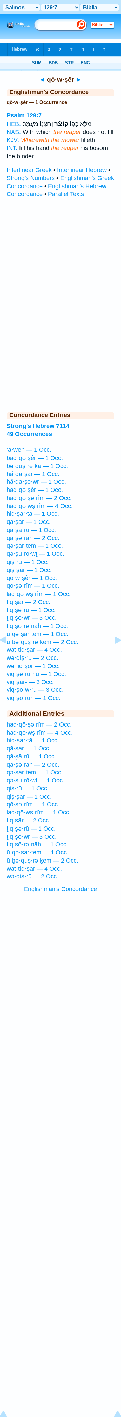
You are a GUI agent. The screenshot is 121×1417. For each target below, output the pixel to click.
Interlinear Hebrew (82, 170)
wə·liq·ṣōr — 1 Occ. (33, 666)
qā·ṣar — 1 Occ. (29, 521)
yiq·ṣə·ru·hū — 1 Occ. (36, 674)
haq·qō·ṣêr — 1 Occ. (35, 489)
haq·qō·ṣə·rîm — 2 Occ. (39, 498)
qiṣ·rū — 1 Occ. (28, 562)
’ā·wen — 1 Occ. (29, 449)
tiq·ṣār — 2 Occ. (28, 602)
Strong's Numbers (31, 178)
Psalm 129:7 (24, 115)
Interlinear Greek (29, 170)
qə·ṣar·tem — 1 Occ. (35, 545)
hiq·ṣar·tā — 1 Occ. (33, 513)
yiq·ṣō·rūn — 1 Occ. (34, 698)
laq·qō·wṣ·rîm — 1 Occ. (39, 594)
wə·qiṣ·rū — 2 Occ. (32, 657)
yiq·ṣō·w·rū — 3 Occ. (35, 689)
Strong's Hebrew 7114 (38, 426)
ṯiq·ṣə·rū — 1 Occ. (31, 610)
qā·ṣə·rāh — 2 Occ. (33, 538)
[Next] (112, 655)
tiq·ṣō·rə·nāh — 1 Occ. (37, 625)
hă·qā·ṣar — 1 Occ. (33, 474)
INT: (12, 148)
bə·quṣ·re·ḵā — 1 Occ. (37, 466)
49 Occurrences (29, 434)
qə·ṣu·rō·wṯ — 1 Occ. (35, 553)
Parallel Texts (66, 194)
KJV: (13, 140)
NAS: (14, 132)
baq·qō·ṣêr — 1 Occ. (35, 457)
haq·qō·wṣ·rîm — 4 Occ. (40, 506)
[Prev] (8, 655)
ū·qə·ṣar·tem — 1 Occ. (37, 634)
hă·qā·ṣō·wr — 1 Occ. (36, 481)
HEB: (14, 124)
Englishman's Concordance (60, 889)
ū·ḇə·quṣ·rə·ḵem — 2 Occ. (42, 642)
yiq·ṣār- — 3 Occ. (30, 682)
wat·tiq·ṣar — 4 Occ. (34, 649)
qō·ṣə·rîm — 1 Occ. (33, 585)
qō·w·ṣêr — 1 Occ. (32, 578)
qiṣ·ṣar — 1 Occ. (29, 570)
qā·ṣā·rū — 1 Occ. (31, 530)
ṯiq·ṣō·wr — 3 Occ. (32, 617)
